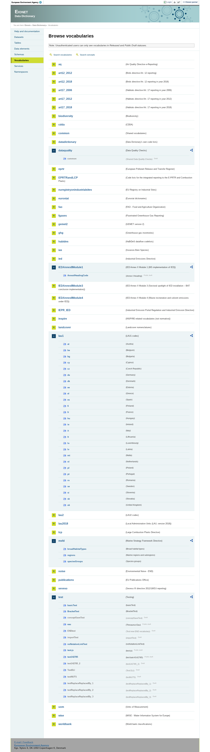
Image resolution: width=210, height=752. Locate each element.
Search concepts (87, 55)
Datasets (18, 37)
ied (60, 258)
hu (68, 418)
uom (61, 706)
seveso (62, 588)
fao (60, 207)
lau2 (61, 515)
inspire (62, 318)
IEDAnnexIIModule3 (70, 285)
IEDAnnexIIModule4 (70, 297)
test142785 (72, 657)
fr (68, 412)
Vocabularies (21, 60)
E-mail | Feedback (23, 742)
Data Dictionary (39, 25)
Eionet (27, 25)
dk (68, 381)
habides (63, 241)
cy (68, 362)
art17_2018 (65, 107)
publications (66, 580)
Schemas (19, 54)
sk (68, 499)
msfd (61, 540)
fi (68, 406)
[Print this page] (175, 2)
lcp (60, 532)
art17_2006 (65, 90)
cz (68, 369)
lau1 (61, 335)
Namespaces (21, 71)
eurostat (63, 198)
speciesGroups (75, 561)
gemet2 (63, 224)
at (68, 344)
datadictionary (67, 142)
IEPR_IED (64, 310)
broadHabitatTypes (76, 549)
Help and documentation (27, 31)
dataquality (65, 150)
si (68, 492)
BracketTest (73, 611)
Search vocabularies (62, 55)
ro (68, 480)
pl (68, 468)
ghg (60, 232)
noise (61, 571)
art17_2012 (65, 98)
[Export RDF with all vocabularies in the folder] (191, 151)
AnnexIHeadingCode (77, 275)
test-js (70, 650)
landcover (64, 327)
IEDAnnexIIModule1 (70, 267)
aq (60, 64)
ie (68, 424)
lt (68, 437)
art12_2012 (65, 73)
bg (68, 356)
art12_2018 (65, 81)
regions (71, 555)
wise (61, 715)
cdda (61, 124)
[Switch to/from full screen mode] (179, 2)
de (68, 375)
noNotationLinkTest (77, 644)
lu (68, 443)
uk (68, 505)
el (68, 393)
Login (169, 2)
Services (18, 66)
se (68, 486)
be (68, 350)
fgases (62, 215)
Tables (17, 42)
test (60, 597)
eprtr (61, 169)
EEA (28, 2)
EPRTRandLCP (68, 177)
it (68, 430)
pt (68, 474)
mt (68, 455)
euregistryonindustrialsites (75, 189)
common (63, 133)
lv (68, 449)
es (68, 400)
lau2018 (63, 523)
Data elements (21, 48)
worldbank (65, 724)
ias (60, 250)
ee (68, 387)
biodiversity (65, 116)
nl (68, 461)
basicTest (72, 605)
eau (69, 624)
